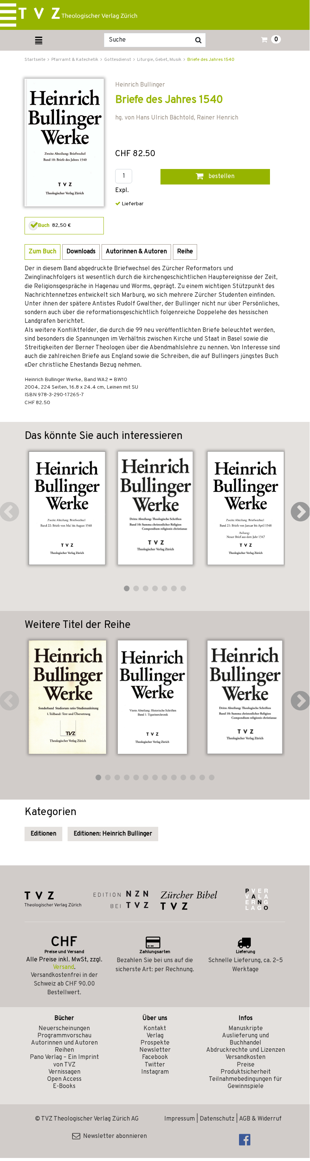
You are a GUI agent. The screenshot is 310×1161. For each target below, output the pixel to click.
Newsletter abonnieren (113, 1136)
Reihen (64, 1050)
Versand (63, 967)
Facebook (155, 1057)
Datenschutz (217, 1119)
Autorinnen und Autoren (64, 1043)
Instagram (155, 1072)
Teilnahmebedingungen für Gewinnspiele (245, 1083)
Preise (245, 1065)
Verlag (155, 1036)
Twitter (155, 1065)
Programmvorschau (64, 1036)
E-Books (64, 1086)
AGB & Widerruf (260, 1119)
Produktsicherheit (246, 1072)
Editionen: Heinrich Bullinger (113, 834)
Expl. (122, 190)
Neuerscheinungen (64, 1028)
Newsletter (155, 1050)
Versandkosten (245, 1057)
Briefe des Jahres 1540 (210, 60)
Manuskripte (245, 1028)
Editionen (43, 834)
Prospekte (155, 1043)
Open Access (64, 1079)
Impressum (179, 1119)
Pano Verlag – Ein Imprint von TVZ (64, 1061)
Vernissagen (64, 1072)
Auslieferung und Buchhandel (245, 1039)
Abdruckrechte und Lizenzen (245, 1050)
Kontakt (154, 1028)
